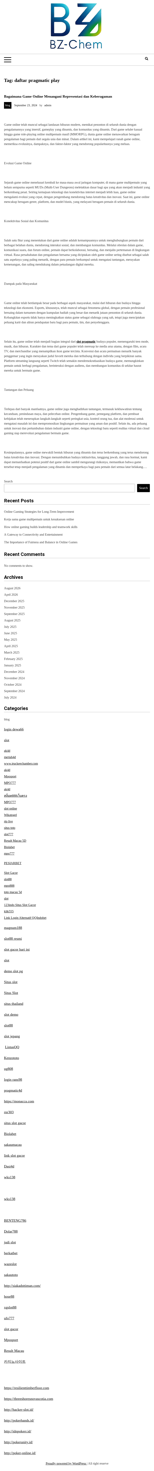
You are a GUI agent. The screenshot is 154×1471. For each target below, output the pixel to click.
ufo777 (9, 1318)
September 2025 (14, 614)
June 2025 (10, 633)
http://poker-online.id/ (20, 1453)
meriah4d (10, 757)
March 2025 (11, 652)
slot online (10, 808)
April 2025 (11, 646)
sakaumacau (13, 1145)
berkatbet (10, 1253)
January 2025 (12, 665)
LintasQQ (12, 1047)
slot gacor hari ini (17, 949)
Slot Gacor (11, 872)
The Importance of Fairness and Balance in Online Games (40, 542)
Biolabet (9, 847)
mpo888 (9, 885)
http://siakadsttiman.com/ (22, 1286)
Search (8, 481)
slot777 (8, 834)
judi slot (10, 1242)
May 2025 (10, 639)
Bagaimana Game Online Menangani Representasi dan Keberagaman (58, 96)
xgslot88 (10, 1307)
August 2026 (12, 588)
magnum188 (13, 928)
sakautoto (11, 1275)
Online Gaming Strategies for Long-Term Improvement (39, 511)
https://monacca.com (19, 1101)
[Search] (146, 58)
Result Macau (14, 1351)
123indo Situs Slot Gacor (20, 905)
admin (47, 105)
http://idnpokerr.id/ (17, 1431)
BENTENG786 (15, 1221)
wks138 (9, 1177)
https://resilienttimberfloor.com (26, 1388)
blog (7, 105)
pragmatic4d (13, 1090)
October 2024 (12, 684)
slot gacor (11, 1329)
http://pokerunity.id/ (18, 1442)
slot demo (11, 1014)
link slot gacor (14, 1155)
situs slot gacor (15, 1123)
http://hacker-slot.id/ (18, 1410)
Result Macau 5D (15, 840)
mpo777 (9, 853)
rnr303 (9, 1112)
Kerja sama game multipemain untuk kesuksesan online (39, 519)
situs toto (9, 827)
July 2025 (10, 626)
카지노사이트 (15, 1362)
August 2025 (12, 620)
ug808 (8, 1069)
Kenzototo (11, 1058)
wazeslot (10, 1264)
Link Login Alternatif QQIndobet (25, 917)
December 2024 (14, 671)
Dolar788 (11, 1231)
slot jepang (12, 1036)
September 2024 (14, 691)
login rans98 (13, 1080)
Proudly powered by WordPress (66, 1463)
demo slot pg (13, 971)
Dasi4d (9, 1166)
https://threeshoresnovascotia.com (28, 1399)
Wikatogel (10, 815)
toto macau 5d (13, 892)
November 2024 (14, 678)
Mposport (10, 776)
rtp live (8, 821)
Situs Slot (11, 993)
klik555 (9, 911)
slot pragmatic (86, 341)
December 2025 (14, 601)
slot (6, 740)
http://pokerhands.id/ (19, 1420)
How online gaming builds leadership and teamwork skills (40, 527)
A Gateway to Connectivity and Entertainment (33, 534)
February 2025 (13, 659)
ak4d (7, 750)
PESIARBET (12, 863)
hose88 (9, 1296)
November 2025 (14, 607)
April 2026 (11, 594)
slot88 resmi (13, 939)
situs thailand (13, 1004)
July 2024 (10, 697)
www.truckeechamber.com (21, 763)
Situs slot (10, 982)
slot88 (8, 879)
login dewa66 (14, 729)
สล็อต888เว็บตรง (15, 795)
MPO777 (10, 783)
